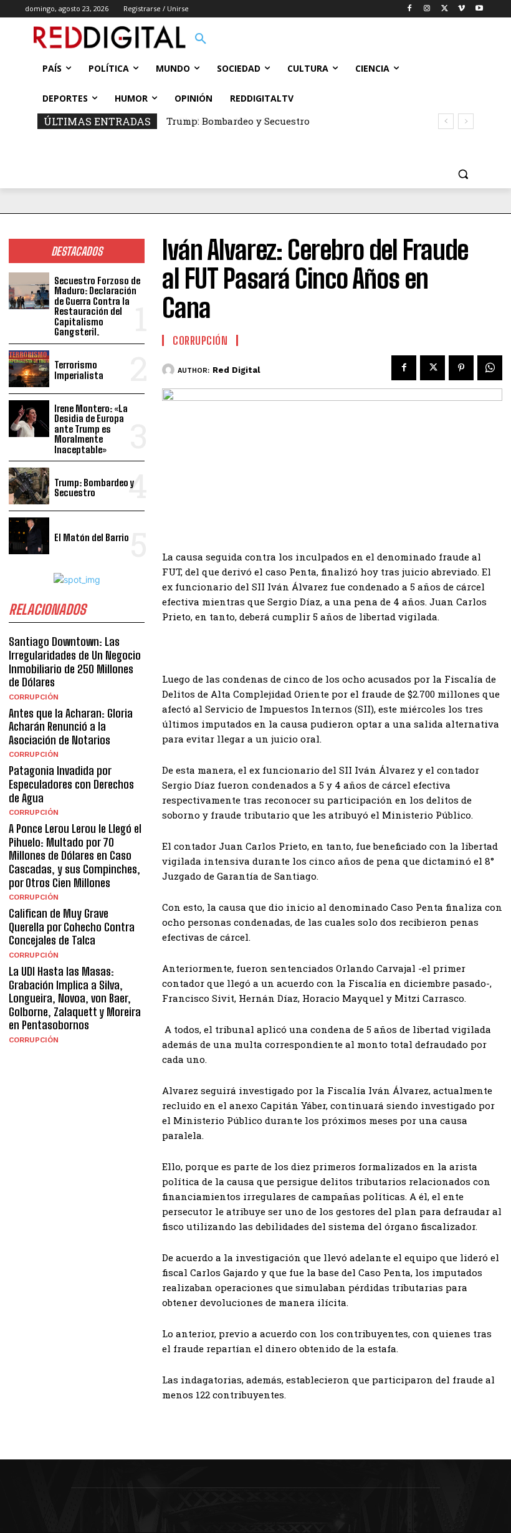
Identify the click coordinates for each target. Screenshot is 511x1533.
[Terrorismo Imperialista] (29, 368)
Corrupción (34, 697)
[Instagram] (427, 9)
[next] (466, 121)
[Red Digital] (170, 369)
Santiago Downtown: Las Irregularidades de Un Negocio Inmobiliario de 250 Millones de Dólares (75, 662)
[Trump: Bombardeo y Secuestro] (29, 486)
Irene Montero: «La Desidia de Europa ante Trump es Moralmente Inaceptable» (91, 429)
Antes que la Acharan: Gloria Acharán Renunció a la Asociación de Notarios (71, 726)
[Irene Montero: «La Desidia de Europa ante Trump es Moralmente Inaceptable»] (29, 418)
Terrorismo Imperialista (78, 370)
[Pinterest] (461, 367)
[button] (201, 39)
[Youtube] (479, 9)
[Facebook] (410, 9)
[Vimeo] (461, 9)
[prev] (446, 121)
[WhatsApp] (489, 367)
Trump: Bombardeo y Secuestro (94, 488)
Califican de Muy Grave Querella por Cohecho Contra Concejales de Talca (72, 926)
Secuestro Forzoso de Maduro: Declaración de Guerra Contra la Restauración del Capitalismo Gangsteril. (97, 306)
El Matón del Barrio (215, 121)
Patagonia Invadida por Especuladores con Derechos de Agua (71, 784)
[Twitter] (444, 9)
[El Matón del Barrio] (29, 535)
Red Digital (236, 370)
